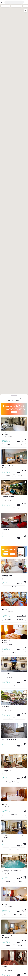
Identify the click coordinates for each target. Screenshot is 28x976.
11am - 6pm (14, 914)
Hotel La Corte (14, 802)
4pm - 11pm (20, 881)
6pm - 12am (22, 781)
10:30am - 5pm (8, 718)
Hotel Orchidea (14, 672)
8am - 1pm (8, 444)
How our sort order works (13, 400)
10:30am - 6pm (14, 586)
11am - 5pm (14, 748)
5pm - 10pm (20, 540)
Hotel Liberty (14, 607)
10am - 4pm (14, 848)
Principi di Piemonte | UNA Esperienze (14, 869)
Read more (14, 412)
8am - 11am (6, 914)
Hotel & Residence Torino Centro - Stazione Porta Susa (14, 836)
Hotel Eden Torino (14, 769)
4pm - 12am (22, 914)
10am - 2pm (14, 652)
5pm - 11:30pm (20, 718)
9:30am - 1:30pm (14, 814)
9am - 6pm (20, 475)
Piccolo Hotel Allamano (14, 495)
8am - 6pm (8, 508)
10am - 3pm (20, 444)
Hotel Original (14, 705)
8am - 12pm (6, 781)
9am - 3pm (8, 475)
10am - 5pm (8, 881)
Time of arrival (4, 6)
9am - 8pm (14, 685)
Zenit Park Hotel (14, 528)
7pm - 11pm (20, 508)
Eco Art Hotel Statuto (14, 640)
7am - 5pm (8, 540)
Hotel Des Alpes (14, 902)
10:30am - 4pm (20, 619)
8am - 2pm (6, 848)
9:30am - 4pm (8, 619)
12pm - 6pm (14, 781)
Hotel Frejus (14, 432)
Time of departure (15, 6)
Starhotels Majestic (14, 574)
